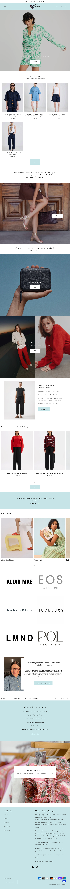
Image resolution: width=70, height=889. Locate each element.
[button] (5, 6)
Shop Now (35, 61)
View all (35, 487)
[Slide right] (39, 482)
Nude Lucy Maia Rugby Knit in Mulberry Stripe (49, 473)
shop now (35, 162)
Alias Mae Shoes (7, 560)
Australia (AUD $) (10, 882)
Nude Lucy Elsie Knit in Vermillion (17, 473)
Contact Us (7, 830)
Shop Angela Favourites (43, 683)
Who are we (7, 826)
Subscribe (6, 815)
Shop (35, 287)
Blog (39, 503)
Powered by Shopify (62, 884)
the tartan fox (55, 884)
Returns (6, 818)
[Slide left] (31, 482)
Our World (6, 822)
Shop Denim (44, 409)
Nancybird (38, 560)
